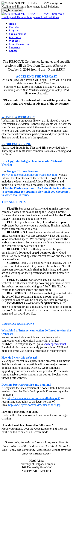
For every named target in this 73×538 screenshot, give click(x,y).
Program (14, 30)
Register (14, 27)
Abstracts (15, 37)
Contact (14, 50)
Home (12, 23)
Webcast (14, 40)
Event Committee (19, 44)
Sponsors (14, 47)
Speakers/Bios (17, 33)
